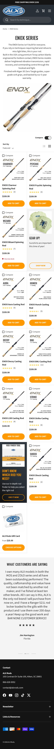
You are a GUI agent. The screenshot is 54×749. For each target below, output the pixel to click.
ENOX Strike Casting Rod (39, 420)
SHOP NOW (40, 265)
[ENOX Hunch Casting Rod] (40, 289)
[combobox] (27, 20)
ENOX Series (14, 29)
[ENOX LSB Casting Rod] (13, 402)
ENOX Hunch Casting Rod (39, 306)
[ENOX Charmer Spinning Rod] (13, 169)
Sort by (6, 144)
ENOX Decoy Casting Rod (12, 363)
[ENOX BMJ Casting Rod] (40, 345)
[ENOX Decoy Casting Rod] (13, 345)
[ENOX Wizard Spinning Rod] (13, 226)
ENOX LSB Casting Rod (13, 418)
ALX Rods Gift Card (11, 536)
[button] (43, 11)
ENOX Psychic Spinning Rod (40, 187)
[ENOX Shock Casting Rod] (40, 459)
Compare (39, 137)
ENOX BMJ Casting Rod (40, 361)
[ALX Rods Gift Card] (13, 520)
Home (5, 29)
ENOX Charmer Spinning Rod (9, 187)
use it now (13, 497)
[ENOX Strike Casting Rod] (40, 402)
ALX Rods (11, 742)
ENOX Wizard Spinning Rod (13, 244)
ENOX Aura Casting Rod (13, 304)
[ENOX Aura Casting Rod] (13, 289)
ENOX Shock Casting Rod (39, 477)
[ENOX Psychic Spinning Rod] (40, 169)
